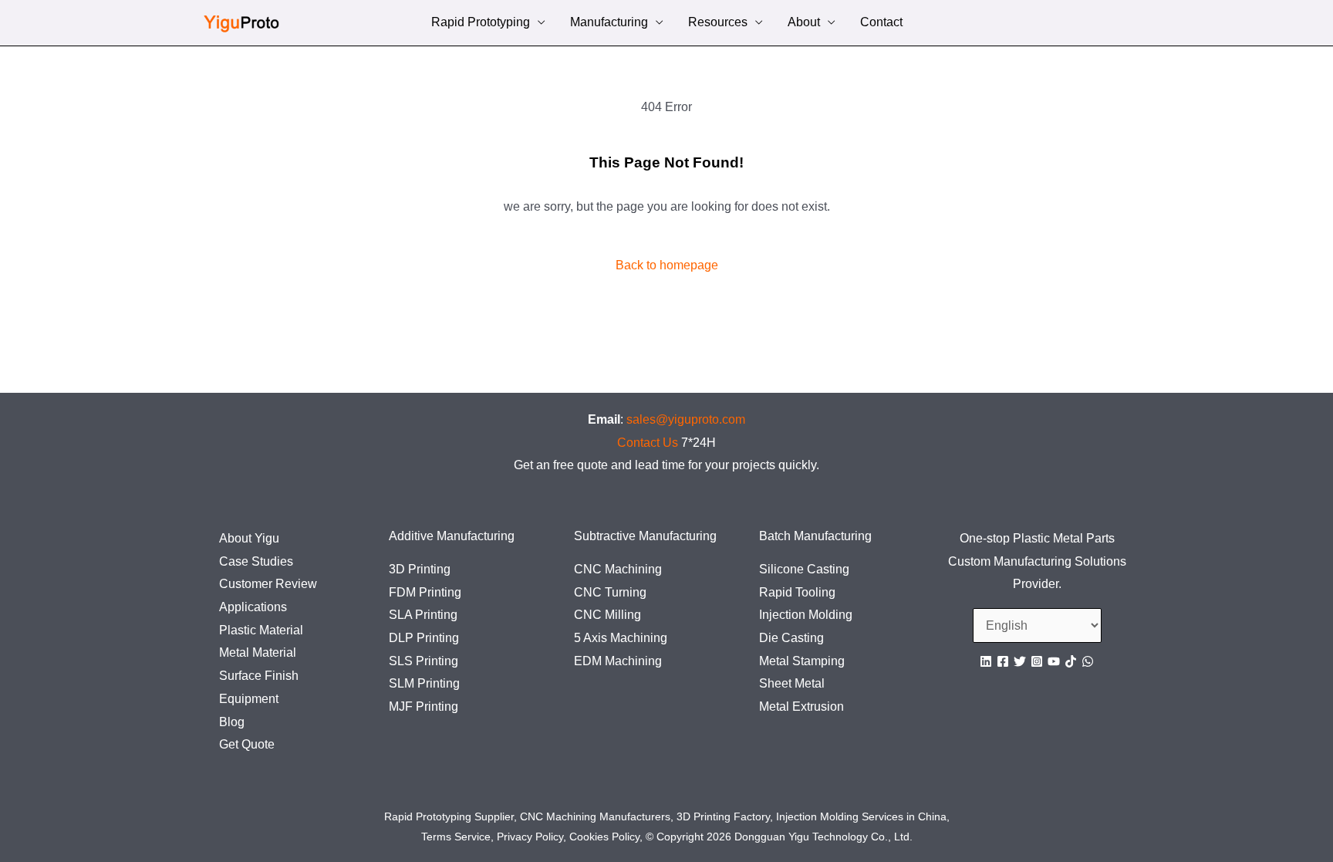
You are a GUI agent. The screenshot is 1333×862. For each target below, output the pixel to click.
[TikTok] (1071, 661)
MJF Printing (423, 706)
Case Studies (256, 561)
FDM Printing (425, 592)
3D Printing (420, 569)
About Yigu (249, 538)
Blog (232, 721)
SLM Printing (424, 683)
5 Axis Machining (620, 637)
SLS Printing (423, 661)
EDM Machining (618, 661)
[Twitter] (1020, 661)
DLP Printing (424, 637)
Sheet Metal (792, 683)
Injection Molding (805, 614)
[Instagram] (1037, 661)
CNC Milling (607, 614)
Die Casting (791, 637)
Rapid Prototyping (480, 24)
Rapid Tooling (797, 592)
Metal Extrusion (801, 706)
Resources (717, 24)
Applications (253, 607)
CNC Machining (618, 569)
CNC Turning (610, 592)
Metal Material (257, 652)
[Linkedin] (986, 661)
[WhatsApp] (1088, 661)
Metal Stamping (802, 661)
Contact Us (647, 442)
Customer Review (268, 583)
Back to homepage (667, 265)
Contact (881, 24)
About (804, 24)
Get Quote (247, 744)
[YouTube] (1054, 661)
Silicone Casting (804, 569)
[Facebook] (1003, 661)
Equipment (248, 698)
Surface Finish (259, 675)
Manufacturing (609, 24)
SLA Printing (423, 614)
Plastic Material (261, 630)
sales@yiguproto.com (685, 419)
